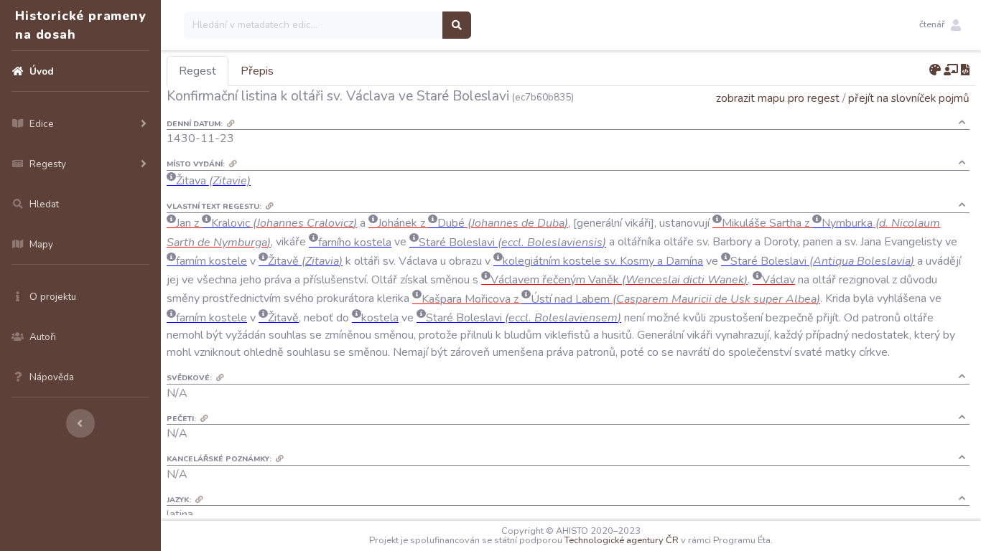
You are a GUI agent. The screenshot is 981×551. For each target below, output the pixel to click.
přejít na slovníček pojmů (909, 97)
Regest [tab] (197, 71)
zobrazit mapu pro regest (778, 97)
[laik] (951, 70)
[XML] (965, 70)
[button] (940, 25)
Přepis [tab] (257, 71)
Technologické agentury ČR (621, 540)
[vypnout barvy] (935, 70)
